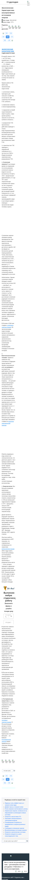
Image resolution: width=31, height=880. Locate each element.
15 (3, 37)
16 (7, 37)
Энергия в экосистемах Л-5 (13, 816)
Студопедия (12, 2)
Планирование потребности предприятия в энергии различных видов (15, 824)
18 (4, 40)
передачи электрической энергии (8, 423)
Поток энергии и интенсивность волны (16, 809)
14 (11, 33)
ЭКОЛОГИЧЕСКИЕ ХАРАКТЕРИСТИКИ (8, 50)
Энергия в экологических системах (15, 832)
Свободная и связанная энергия (14, 828)
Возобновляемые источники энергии (16, 830)
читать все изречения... (12, 869)
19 (9, 40)
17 (12, 37)
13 (6, 33)
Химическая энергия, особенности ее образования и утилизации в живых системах (16, 812)
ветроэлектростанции (8, 549)
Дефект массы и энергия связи (14, 807)
